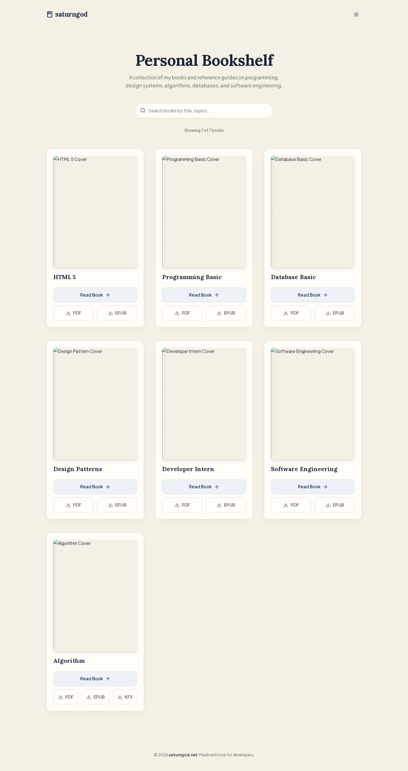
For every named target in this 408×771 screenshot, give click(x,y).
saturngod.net (183, 754)
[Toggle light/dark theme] (356, 14)
